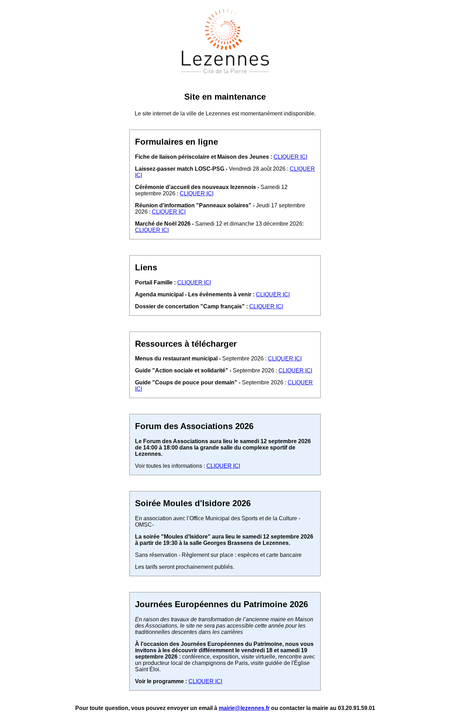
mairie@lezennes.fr (244, 708)
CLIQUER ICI (290, 157)
